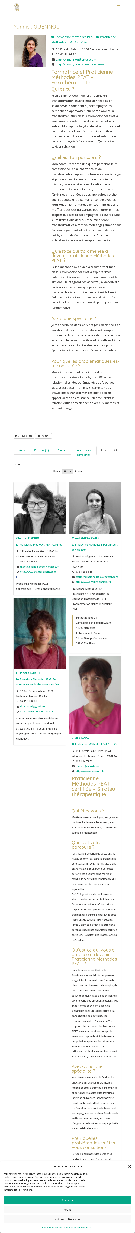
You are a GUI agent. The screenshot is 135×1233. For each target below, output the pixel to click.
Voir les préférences (67, 1219)
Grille (68, 471)
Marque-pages (24, 435)
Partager (43, 435)
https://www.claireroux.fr (90, 771)
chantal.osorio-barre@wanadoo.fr (39, 566)
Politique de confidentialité (77, 1227)
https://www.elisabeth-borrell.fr (38, 711)
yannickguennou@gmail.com (76, 59)
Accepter (67, 1200)
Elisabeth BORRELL (29, 673)
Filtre (17, 464)
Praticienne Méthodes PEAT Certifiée (40, 544)
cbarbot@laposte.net (88, 766)
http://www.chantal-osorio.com (38, 571)
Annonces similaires (84, 452)
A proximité (109, 450)
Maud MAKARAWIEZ (85, 538)
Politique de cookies (52, 1227)
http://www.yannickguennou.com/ (80, 64)
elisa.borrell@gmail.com (33, 706)
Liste (57, 471)
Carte (62, 450)
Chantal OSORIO (27, 538)
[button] (129, 1166)
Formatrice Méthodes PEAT (74, 37)
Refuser (67, 1209)
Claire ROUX (80, 738)
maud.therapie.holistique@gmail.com (97, 576)
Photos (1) (41, 450)
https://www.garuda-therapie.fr (93, 582)
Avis (22, 450)
